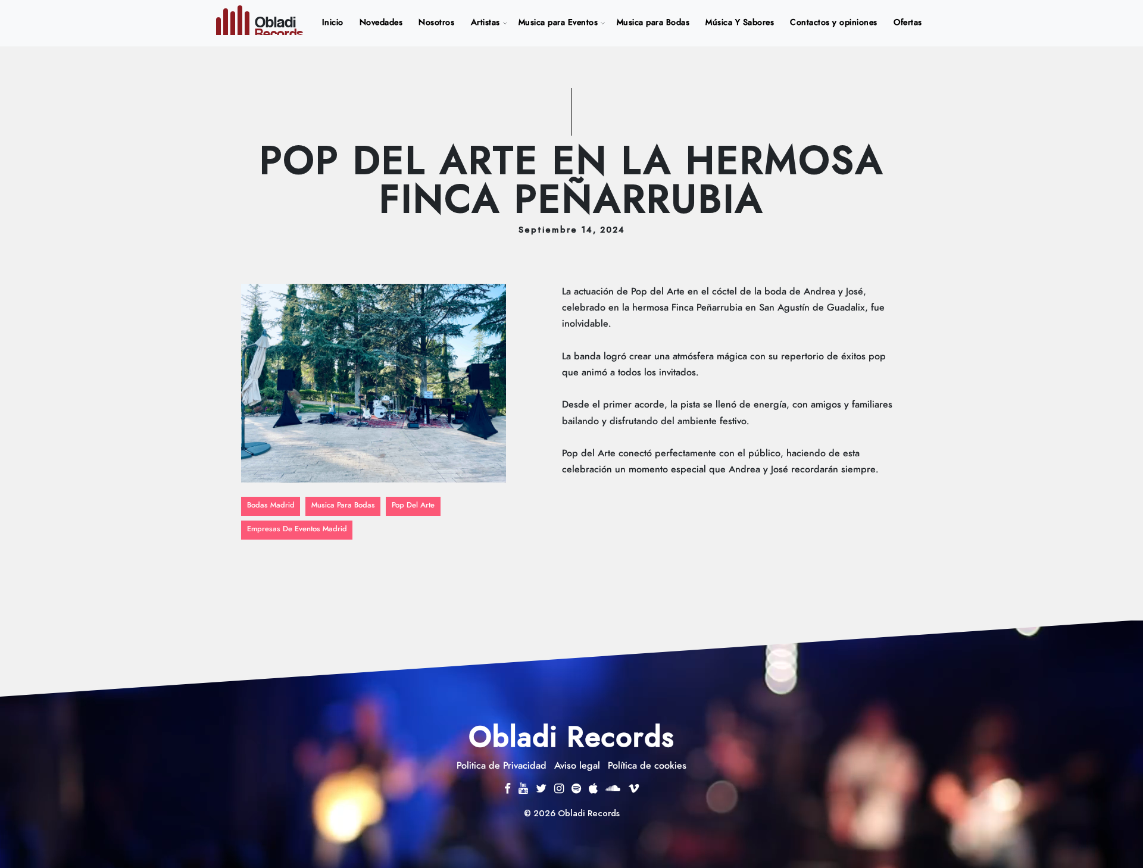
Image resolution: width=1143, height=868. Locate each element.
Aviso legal (577, 765)
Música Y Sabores (739, 22)
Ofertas (908, 22)
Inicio (335, 22)
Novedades (381, 22)
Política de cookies (647, 765)
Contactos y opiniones (833, 22)
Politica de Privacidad (501, 765)
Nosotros (436, 22)
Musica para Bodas (653, 22)
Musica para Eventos (558, 22)
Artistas (485, 22)
